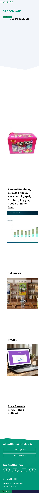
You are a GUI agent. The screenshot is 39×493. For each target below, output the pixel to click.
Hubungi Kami (20, 455)
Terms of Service (9, 486)
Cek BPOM (14, 273)
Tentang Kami (20, 449)
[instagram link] (6, 470)
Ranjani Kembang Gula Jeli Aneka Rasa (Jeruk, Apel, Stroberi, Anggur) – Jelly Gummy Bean (19, 198)
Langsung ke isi (6, 1)
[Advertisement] (19, 40)
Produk (12, 340)
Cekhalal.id (12, 10)
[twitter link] (15, 470)
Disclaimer (7, 483)
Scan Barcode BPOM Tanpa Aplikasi (16, 409)
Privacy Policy (18, 483)
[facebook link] (24, 470)
